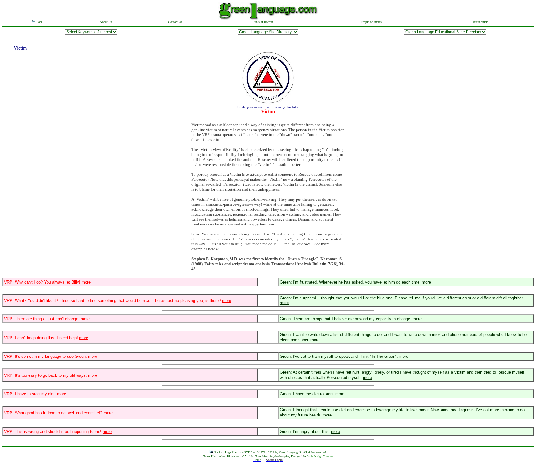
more (86, 282)
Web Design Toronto (320, 456)
